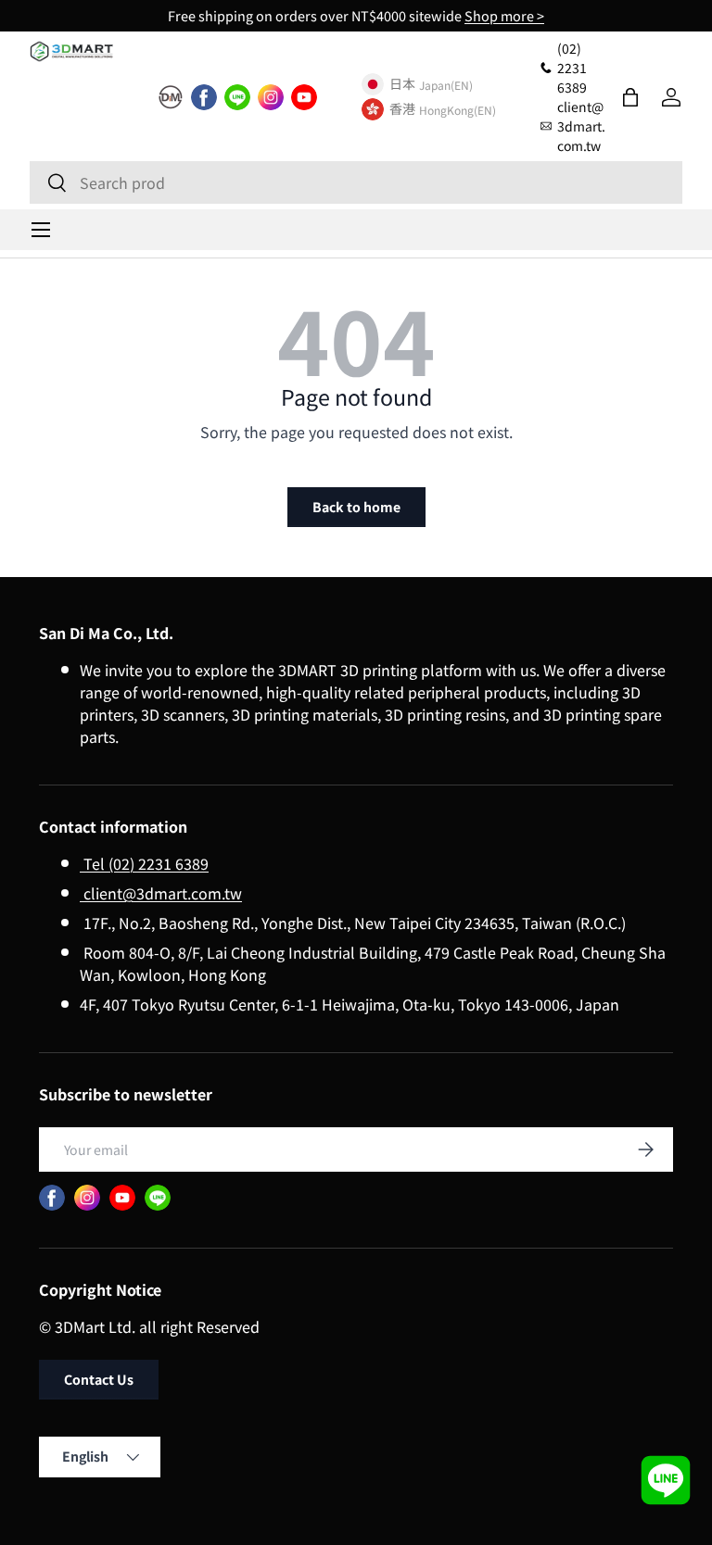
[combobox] (356, 182)
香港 (402, 109)
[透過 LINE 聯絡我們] (665, 1480)
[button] (630, 97)
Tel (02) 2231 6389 (144, 863)
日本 (402, 84)
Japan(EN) (446, 85)
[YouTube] (304, 97)
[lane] (237, 97)
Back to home (356, 506)
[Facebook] (204, 97)
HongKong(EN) (457, 110)
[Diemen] (171, 97)
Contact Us (99, 1379)
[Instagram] (271, 97)
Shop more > (504, 15)
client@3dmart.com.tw (161, 893)
